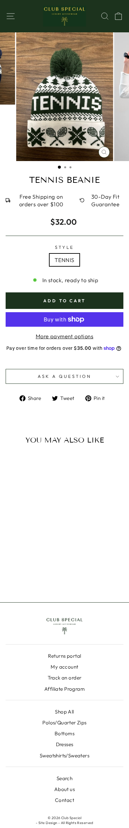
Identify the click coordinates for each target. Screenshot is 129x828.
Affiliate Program (64, 689)
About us (64, 789)
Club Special (71, 817)
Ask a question (64, 376)
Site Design (48, 822)
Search (64, 778)
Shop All (64, 712)
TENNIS (64, 259)
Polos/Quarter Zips (64, 722)
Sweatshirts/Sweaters (64, 755)
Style (64, 247)
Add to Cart (22, 566)
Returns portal (64, 656)
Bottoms (64, 733)
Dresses (64, 744)
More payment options (64, 336)
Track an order (65, 678)
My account (64, 667)
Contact (64, 800)
